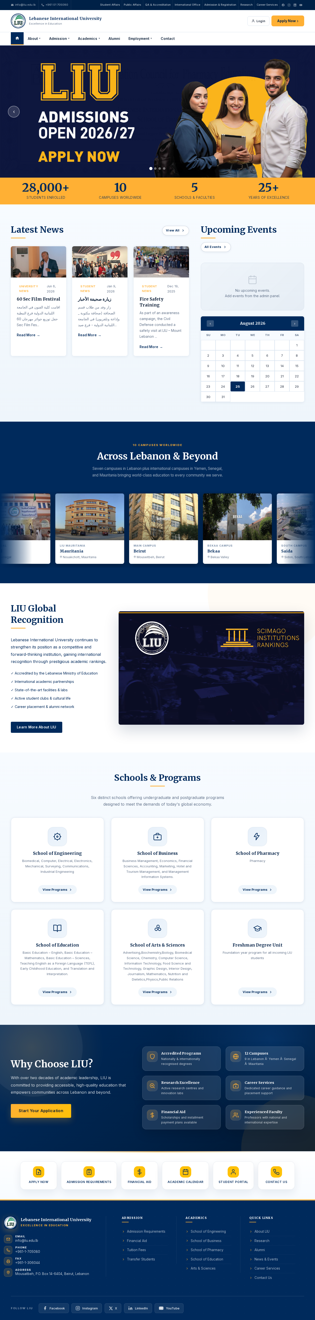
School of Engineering (208, 1231)
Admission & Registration (220, 4)
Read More (26, 335)
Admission (59, 38)
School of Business (206, 1241)
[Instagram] (289, 5)
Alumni (114, 38)
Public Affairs (132, 4)
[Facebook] (283, 5)
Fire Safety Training (151, 302)
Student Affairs (110, 4)
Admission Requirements (146, 1231)
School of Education (207, 1259)
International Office (187, 4)
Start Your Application (41, 1110)
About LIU (261, 1231)
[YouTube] (301, 5)
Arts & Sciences (203, 1269)
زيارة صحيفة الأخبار (94, 299)
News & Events (266, 1259)
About (34, 38)
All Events (213, 247)
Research (246, 4)
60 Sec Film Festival (38, 299)
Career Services (267, 4)
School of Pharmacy (207, 1250)
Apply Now (288, 21)
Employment (140, 38)
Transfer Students (141, 1259)
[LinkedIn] (295, 5)
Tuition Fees (136, 1250)
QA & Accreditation (158, 4)
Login (260, 21)
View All (173, 230)
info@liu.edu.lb (25, 4)
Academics (89, 38)
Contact (168, 38)
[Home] (17, 38)
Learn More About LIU (36, 727)
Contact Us (263, 1278)
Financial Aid (137, 1241)
